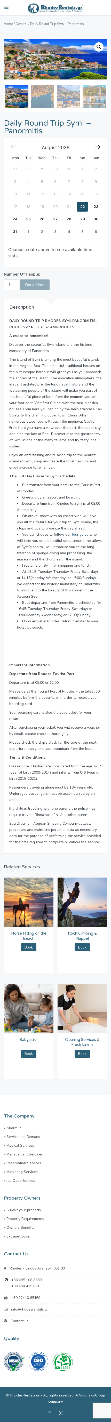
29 (82, 219)
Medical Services (20, 1145)
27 (55, 219)
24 (15, 219)
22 (82, 206)
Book (29, 947)
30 (96, 219)
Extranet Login (18, 1236)
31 (15, 231)
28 (69, 219)
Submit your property (23, 1210)
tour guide (80, 534)
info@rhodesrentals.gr (29, 1309)
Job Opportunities (20, 1180)
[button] (99, 47)
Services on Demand (23, 1136)
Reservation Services (23, 1163)
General (21, 24)
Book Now (34, 285)
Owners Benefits (20, 1227)
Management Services (24, 1154)
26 (42, 219)
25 (28, 219)
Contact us (19, 1321)
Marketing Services (22, 1171)
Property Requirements (25, 1218)
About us (13, 1128)
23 (96, 206)
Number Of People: (22, 274)
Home (8, 24)
